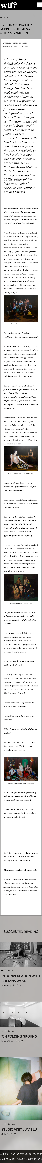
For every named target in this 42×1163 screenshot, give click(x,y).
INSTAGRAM (15, 1159)
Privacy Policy (15, 1154)
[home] (8, 5)
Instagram (30, 1159)
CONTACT (31, 1154)
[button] (39, 4)
